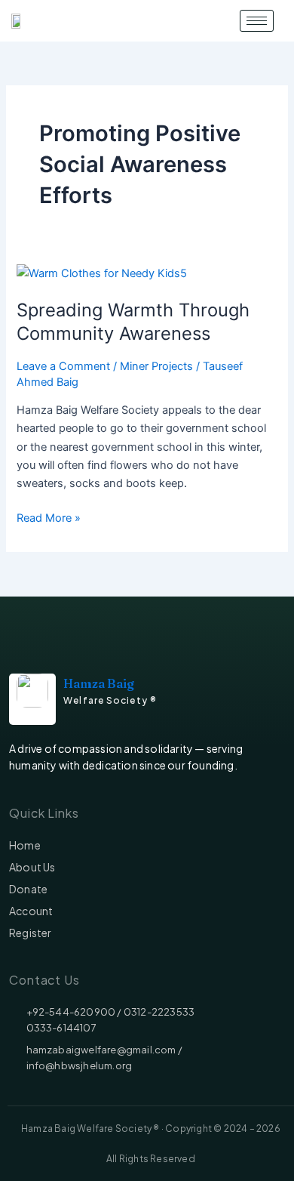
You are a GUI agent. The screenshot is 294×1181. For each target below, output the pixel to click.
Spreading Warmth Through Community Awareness (133, 321)
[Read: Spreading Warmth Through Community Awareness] (102, 272)
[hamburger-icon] (257, 21)
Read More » (49, 517)
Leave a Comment (63, 366)
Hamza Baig (98, 683)
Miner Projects (156, 366)
